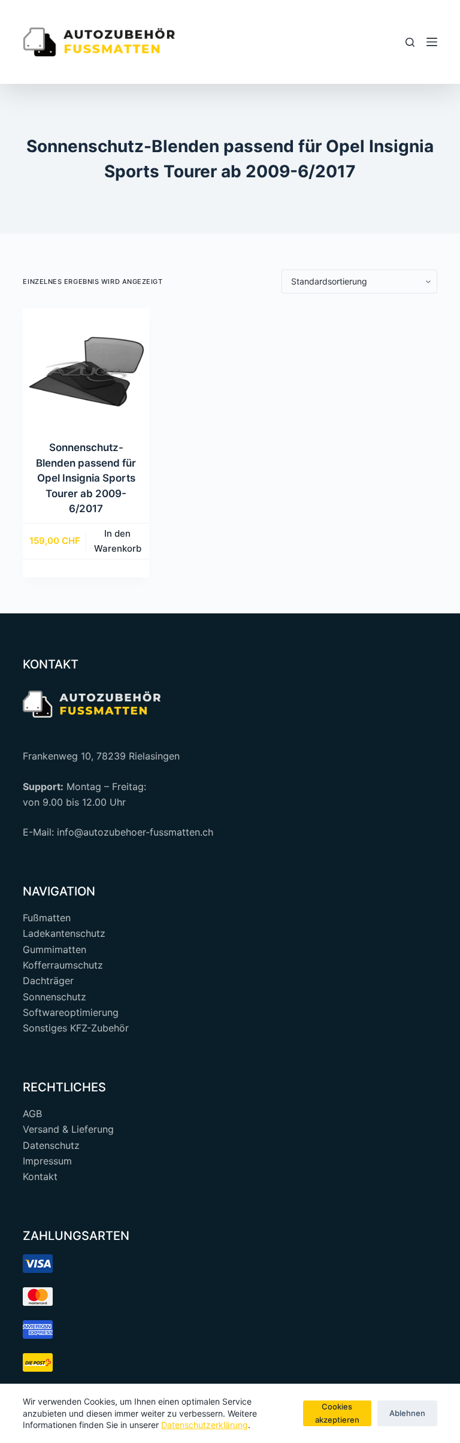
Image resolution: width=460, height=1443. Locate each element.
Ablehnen (407, 1413)
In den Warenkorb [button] (117, 541)
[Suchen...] (409, 42)
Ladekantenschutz (64, 933)
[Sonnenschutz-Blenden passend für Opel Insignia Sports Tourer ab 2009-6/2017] (86, 371)
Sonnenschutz (54, 997)
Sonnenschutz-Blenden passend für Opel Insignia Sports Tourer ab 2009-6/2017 (86, 478)
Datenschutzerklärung (204, 1425)
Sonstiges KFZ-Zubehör (76, 1028)
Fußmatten (47, 918)
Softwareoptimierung (71, 1012)
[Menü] (431, 42)
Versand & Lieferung (68, 1129)
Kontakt (40, 1176)
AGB (32, 1114)
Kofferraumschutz (63, 965)
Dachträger (48, 981)
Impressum (47, 1161)
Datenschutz (51, 1145)
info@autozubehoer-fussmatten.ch (135, 832)
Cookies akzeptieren (337, 1413)
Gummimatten (54, 949)
